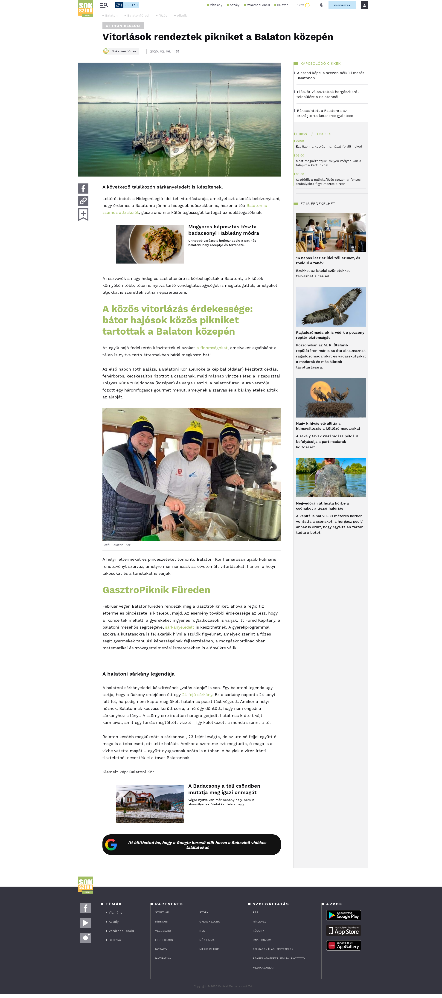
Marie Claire (209, 949)
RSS (255, 912)
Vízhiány (216, 5)
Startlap (162, 912)
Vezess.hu (163, 930)
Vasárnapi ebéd (258, 5)
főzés (163, 15)
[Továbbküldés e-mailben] (83, 201)
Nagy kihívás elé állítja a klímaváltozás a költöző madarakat (328, 426)
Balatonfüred (138, 15)
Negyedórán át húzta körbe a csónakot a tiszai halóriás (322, 506)
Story (203, 912)
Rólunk (258, 930)
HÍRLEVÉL (259, 921)
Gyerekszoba (209, 921)
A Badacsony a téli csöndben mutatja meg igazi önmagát (224, 789)
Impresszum (262, 940)
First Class (164, 940)
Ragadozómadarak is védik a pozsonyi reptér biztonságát (331, 335)
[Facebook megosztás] (83, 188)
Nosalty (161, 949)
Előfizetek (342, 5)
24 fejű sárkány (197, 694)
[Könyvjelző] (83, 214)
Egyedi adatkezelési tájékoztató (279, 958)
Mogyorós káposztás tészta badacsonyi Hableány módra (223, 230)
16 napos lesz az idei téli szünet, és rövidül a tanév (328, 260)
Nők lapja (207, 940)
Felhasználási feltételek (273, 949)
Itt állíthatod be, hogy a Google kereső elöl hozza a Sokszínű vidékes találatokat (197, 845)
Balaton (282, 5)
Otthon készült (123, 25)
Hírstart (162, 921)
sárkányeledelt (179, 627)
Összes (324, 134)
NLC (202, 930)
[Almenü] (104, 5)
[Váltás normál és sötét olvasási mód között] (321, 5)
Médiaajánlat (263, 967)
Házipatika (163, 958)
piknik (182, 15)
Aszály (235, 5)
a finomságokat (212, 347)
